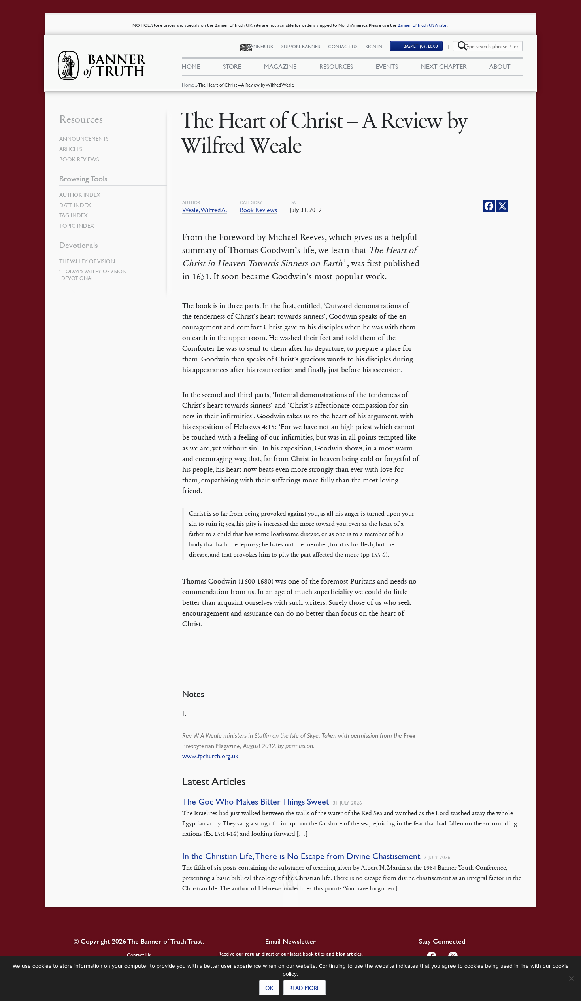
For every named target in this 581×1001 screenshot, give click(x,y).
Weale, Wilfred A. (204, 209)
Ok (269, 987)
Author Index (79, 194)
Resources (336, 66)
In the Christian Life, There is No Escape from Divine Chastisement (301, 856)
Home (188, 85)
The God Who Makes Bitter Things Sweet (255, 801)
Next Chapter (444, 66)
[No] (571, 978)
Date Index (75, 205)
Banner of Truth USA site (422, 25)
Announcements (83, 138)
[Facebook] (489, 206)
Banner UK (260, 46)
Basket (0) (421, 46)
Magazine (280, 66)
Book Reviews (258, 209)
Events (387, 66)
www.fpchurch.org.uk (210, 756)
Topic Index (76, 225)
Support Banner (300, 46)
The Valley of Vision (87, 261)
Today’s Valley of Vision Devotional (93, 274)
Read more (304, 987)
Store (232, 66)
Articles (70, 148)
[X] (502, 206)
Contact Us (343, 46)
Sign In (374, 46)
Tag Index (73, 215)
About (500, 66)
